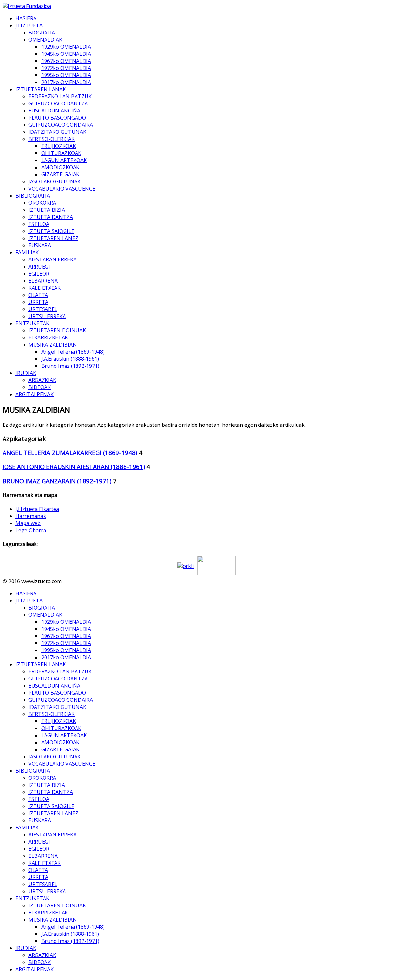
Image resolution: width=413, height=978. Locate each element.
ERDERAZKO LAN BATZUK (60, 96)
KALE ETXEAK (44, 287)
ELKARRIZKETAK (48, 337)
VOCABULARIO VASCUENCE (61, 188)
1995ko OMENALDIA (66, 75)
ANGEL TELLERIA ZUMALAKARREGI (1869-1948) (70, 452)
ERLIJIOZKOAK (58, 146)
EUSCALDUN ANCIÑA (54, 110)
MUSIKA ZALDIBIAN (52, 344)
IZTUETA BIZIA (46, 209)
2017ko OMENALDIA (66, 82)
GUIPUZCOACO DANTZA (58, 103)
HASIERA (25, 18)
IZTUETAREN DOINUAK (57, 330)
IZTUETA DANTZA (50, 216)
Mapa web (28, 523)
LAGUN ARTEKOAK (64, 160)
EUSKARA (39, 245)
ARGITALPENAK (34, 394)
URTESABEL (42, 309)
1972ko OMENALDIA (66, 68)
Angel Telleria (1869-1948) (73, 351)
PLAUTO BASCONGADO (57, 117)
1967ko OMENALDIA (66, 60)
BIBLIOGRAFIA (32, 195)
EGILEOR (38, 273)
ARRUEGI (39, 266)
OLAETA (38, 294)
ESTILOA (38, 224)
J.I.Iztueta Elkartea (37, 509)
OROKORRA (42, 202)
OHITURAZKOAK (61, 153)
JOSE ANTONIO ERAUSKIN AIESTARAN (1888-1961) (74, 467)
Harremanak (30, 516)
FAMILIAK (27, 252)
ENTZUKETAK (32, 323)
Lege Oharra (30, 530)
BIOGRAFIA (41, 32)
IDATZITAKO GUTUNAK (57, 131)
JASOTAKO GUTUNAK (54, 181)
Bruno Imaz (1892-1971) (70, 365)
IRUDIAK (25, 373)
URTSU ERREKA (47, 316)
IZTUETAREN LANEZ (53, 238)
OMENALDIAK (45, 39)
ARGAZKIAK (42, 380)
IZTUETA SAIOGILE (51, 231)
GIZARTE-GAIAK (60, 174)
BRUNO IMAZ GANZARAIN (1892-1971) (57, 481)
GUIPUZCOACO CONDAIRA (60, 124)
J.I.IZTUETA (29, 25)
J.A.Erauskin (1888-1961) (70, 358)
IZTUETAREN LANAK (40, 89)
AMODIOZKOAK (60, 167)
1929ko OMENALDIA (66, 46)
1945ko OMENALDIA (66, 53)
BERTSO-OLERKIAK (51, 138)
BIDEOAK (39, 387)
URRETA (38, 302)
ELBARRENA (43, 280)
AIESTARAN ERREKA (52, 259)
